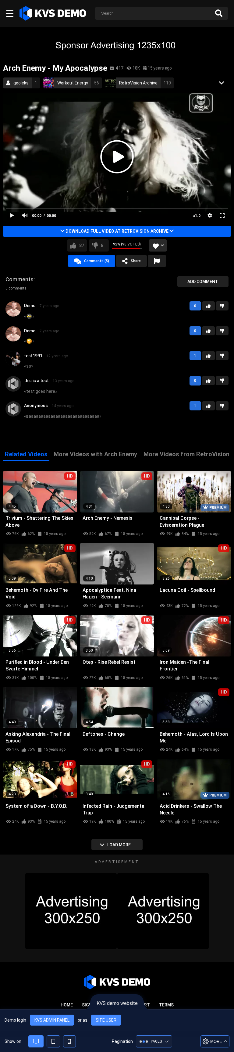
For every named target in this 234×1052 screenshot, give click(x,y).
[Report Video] (157, 261)
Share (136, 261)
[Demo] (13, 314)
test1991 (33, 355)
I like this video (81, 245)
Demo (30, 305)
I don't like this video (102, 245)
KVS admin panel (51, 1020)
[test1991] (13, 364)
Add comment (202, 281)
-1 (222, 305)
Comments (19, 279)
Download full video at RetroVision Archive (117, 231)
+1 (208, 305)
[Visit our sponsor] (117, 45)
